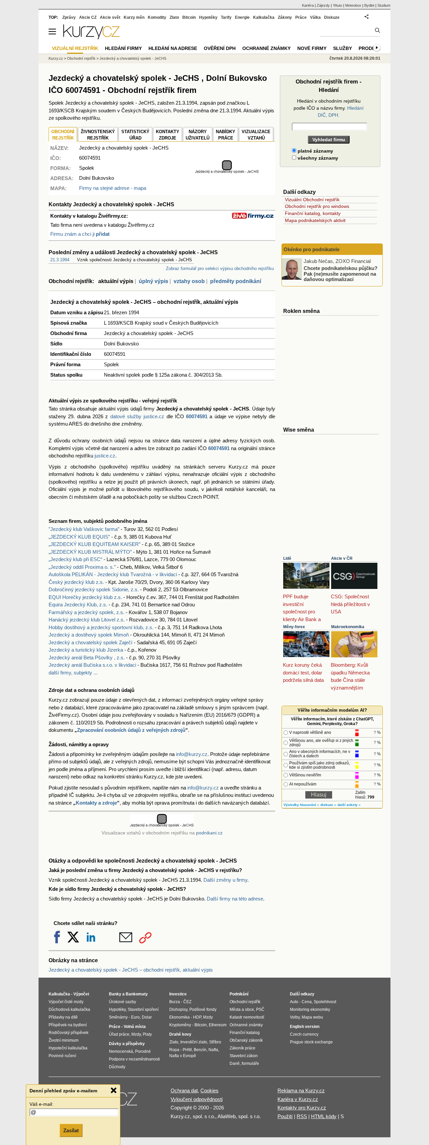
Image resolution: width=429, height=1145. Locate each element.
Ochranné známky (266, 48)
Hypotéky (208, 17)
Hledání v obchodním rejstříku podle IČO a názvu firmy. (329, 108)
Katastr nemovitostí (247, 1017)
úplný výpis (153, 281)
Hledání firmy (123, 48)
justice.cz (105, 455)
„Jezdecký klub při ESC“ (75, 559)
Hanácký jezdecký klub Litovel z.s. (87, 619)
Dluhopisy (178, 1009)
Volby (295, 1017)
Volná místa (135, 1026)
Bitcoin (189, 17)
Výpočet (81, 994)
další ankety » (349, 805)
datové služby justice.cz (137, 416)
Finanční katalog (245, 1032)
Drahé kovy (180, 1034)
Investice (178, 994)
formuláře (250, 1063)
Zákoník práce (242, 1048)
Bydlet (369, 5)
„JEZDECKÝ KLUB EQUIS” (79, 537)
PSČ (260, 1009)
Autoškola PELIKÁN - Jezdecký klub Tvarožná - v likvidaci (113, 574)
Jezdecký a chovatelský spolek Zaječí (90, 642)
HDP (197, 1017)
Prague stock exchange (311, 1042)
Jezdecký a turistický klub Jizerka (86, 650)
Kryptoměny (180, 1025)
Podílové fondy (203, 1009)
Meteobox (353, 5)
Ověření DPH (220, 48)
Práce (301, 17)
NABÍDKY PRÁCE (225, 135)
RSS (302, 1116)
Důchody (117, 1067)
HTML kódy (323, 1116)
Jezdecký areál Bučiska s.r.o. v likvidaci (92, 665)
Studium (383, 5)
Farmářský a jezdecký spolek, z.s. (86, 612)
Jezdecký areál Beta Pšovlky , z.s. (87, 657)
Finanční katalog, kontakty (313, 213)
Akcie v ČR (342, 558)
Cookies (209, 1090)
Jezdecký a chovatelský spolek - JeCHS (133, 58)
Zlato (174, 17)
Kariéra (308, 5)
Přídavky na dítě (63, 1017)
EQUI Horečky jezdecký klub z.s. (85, 597)
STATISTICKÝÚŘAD (135, 135)
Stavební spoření (143, 1009)
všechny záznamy (317, 158)
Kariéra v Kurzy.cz (298, 1099)
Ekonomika (179, 1017)
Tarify (226, 17)
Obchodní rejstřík (81, 58)
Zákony (285, 17)
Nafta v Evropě (182, 1055)
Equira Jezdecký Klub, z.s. (78, 604)
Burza (174, 1001)
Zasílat (71, 1130)
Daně (235, 1063)
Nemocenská (121, 1051)
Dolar (147, 1017)
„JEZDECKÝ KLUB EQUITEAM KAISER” (94, 544)
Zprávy (69, 17)
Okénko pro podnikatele (312, 249)
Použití (285, 1116)
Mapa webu (312, 1017)
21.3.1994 (59, 259)
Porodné (143, 1051)
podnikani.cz (209, 832)
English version (304, 1026)
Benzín (200, 1049)
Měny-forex (294, 626)
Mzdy (136, 1034)
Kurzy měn (134, 17)
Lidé (287, 558)
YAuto (337, 5)
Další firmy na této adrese (235, 899)
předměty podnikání (235, 281)
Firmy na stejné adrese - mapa (112, 188)
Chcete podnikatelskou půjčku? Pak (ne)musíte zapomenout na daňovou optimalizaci (340, 273)
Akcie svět (110, 17)
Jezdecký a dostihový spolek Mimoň (89, 635)
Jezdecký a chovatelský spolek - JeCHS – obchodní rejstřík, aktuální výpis (131, 970)
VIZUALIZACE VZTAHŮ (256, 135)
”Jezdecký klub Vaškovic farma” (84, 529)
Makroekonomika (347, 626)
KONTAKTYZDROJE (167, 135)
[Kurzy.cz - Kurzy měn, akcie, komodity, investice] (91, 37)
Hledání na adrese (172, 48)
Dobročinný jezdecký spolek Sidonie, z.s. (94, 589)
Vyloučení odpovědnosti (197, 1099)
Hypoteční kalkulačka (68, 1048)
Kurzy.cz (56, 58)
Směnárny (118, 1017)
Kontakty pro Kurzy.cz (302, 1107)
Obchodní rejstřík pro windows (317, 206)
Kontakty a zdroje (96, 803)
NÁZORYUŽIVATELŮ (197, 135)
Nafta (213, 1049)
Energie (242, 17)
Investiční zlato (193, 1042)
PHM (187, 1049)
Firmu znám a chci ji (80, 234)
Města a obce (242, 1009)
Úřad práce (119, 1034)
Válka (315, 17)
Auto (294, 1001)
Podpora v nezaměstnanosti (134, 1059)
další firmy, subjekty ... (73, 672)
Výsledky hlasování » (301, 805)
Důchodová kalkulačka (69, 1009)
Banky (115, 994)
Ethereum (218, 1025)
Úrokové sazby (122, 1001)
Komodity (157, 17)
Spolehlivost (325, 1001)
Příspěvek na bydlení (68, 1025)
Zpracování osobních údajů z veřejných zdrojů (131, 730)
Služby (342, 48)
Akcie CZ (88, 17)
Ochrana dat (184, 1090)
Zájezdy (323, 5)
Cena (307, 1001)
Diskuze (332, 17)
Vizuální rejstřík (75, 48)
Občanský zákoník (246, 1040)
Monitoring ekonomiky (310, 1009)
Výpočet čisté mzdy (66, 1001)
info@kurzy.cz (191, 754)
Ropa (174, 1049)
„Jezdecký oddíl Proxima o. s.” (82, 567)
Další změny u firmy (225, 880)
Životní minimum (63, 1040)
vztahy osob (189, 281)
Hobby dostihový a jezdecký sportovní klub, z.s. (101, 627)
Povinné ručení (62, 1055)
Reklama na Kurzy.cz (301, 1090)
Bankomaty (137, 994)
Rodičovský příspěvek (68, 1032)
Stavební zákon (244, 1055)
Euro (135, 1017)
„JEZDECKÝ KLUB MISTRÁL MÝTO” (90, 552)
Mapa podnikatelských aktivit (315, 220)
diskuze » (328, 805)
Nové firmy (311, 48)
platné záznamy (314, 151)
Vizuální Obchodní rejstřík (312, 199)
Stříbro (215, 1042)
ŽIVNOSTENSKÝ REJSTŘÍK (98, 135)
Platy (147, 1034)
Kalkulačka (263, 17)
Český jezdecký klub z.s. (76, 582)
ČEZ (187, 1001)
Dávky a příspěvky (127, 1043)
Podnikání (239, 994)
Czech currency (304, 1034)
